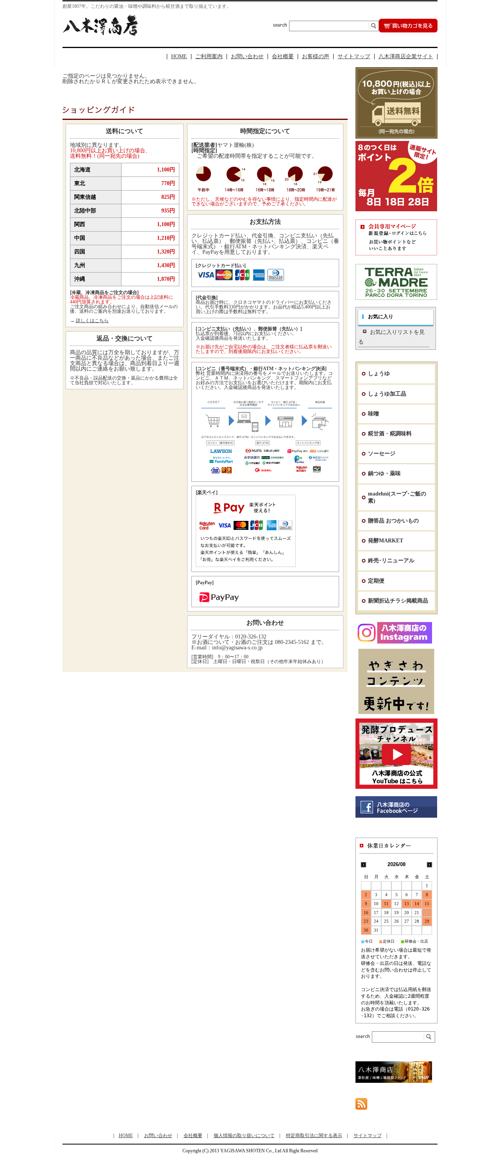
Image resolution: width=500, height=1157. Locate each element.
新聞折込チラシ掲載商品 (398, 601)
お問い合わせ (247, 56)
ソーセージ (381, 453)
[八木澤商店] (100, 33)
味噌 (373, 414)
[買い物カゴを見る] (408, 30)
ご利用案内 (209, 56)
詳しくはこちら (92, 320)
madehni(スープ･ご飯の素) (397, 497)
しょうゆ (379, 373)
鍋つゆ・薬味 (384, 473)
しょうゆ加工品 (387, 394)
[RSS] (361, 1106)
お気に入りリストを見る (391, 337)
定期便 (376, 581)
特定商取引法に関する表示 (314, 1135)
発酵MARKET (385, 541)
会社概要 (283, 56)
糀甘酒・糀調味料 (390, 434)
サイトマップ (354, 56)
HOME (179, 56)
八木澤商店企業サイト (406, 56)
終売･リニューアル (391, 560)
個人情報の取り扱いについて (244, 1135)
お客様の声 (315, 56)
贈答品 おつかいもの (393, 521)
